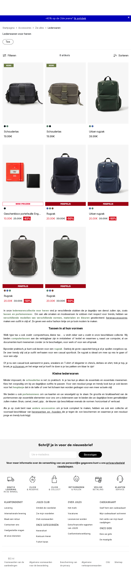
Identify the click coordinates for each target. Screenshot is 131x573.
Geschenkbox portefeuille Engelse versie (27, 213)
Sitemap (118, 562)
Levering (8, 508)
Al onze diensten (12, 536)
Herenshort (41, 531)
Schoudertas (11, 131)
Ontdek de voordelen (46, 508)
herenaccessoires (116, 317)
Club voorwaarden (44, 519)
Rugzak (50, 213)
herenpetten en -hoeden (47, 411)
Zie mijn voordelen (45, 513)
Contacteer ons (11, 525)
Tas (8, 41)
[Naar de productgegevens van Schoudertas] (23, 93)
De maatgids (106, 540)
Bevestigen (90, 454)
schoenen (19, 366)
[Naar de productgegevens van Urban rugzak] (108, 93)
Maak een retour (12, 519)
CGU (108, 562)
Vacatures (73, 513)
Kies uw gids (106, 534)
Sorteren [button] (123, 55)
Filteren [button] (12, 55)
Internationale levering (15, 513)
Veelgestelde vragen (14, 530)
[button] (39, 66)
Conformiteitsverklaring (79, 534)
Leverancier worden (77, 519)
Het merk (72, 508)
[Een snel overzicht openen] (39, 66)
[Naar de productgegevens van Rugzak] (65, 175)
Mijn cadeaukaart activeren (113, 513)
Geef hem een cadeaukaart (113, 508)
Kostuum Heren (43, 536)
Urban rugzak (96, 131)
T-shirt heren (42, 542)
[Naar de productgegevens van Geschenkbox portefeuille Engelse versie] (23, 175)
